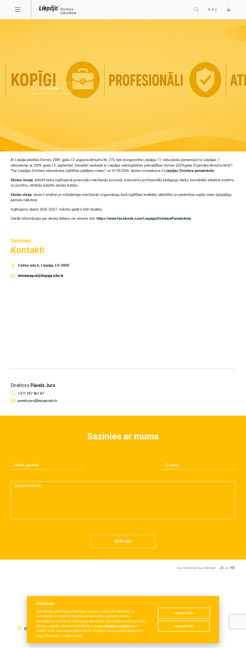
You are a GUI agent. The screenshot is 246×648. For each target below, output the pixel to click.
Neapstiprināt (184, 626)
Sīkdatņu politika (116, 626)
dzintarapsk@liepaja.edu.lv (40, 276)
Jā (221, 568)
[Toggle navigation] (21, 9)
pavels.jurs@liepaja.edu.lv (37, 401)
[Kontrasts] (229, 9)
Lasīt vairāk (50, 88)
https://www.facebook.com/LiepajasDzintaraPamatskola (144, 218)
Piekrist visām (184, 613)
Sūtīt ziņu (123, 541)
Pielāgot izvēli (72, 636)
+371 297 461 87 (31, 393)
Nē (232, 568)
